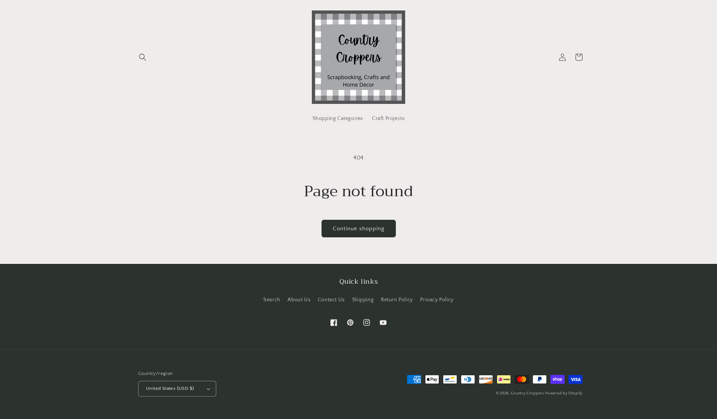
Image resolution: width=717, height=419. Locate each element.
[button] (142, 57)
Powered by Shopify (564, 393)
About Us (299, 300)
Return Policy (397, 300)
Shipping (363, 300)
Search (271, 300)
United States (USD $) (170, 388)
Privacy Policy (436, 300)
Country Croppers (527, 393)
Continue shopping (359, 228)
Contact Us (331, 300)
